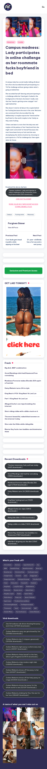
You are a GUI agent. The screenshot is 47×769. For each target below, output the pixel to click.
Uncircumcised (26, 608)
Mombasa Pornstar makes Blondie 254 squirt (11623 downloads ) (22, 484)
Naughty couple (9, 593)
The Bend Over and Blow (21, 601)
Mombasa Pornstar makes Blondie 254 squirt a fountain (23, 382)
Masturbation (30, 586)
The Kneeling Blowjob (10, 604)
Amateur (10, 42)
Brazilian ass (8, 572)
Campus (9, 214)
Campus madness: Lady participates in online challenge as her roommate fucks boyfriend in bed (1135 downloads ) (23, 192)
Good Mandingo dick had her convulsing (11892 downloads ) (23, 475)
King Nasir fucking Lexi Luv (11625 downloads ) (20, 501)
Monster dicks (18, 590)
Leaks (20, 42)
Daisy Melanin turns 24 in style (17, 388)
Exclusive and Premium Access (23, 270)
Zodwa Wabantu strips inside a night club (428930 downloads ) (21, 663)
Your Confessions (21, 612)
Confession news (33, 572)
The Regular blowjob (27, 604)
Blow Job (38, 568)
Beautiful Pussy (14, 568)
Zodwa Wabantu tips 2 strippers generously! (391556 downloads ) (22, 640)
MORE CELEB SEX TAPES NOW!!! (20, 204)
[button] (13, 227)
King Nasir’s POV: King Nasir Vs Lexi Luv (20, 393)
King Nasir (7, 586)
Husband (33, 583)
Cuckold (18, 576)
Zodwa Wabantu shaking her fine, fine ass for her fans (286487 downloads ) (23, 694)
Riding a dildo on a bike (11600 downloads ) (23, 525)
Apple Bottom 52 (29, 565)
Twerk (16, 608)
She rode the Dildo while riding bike (19, 424)
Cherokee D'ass (19, 572)
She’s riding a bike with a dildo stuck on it (21, 411)
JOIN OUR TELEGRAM (23, 199)
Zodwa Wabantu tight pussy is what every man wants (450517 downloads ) (23, 648)
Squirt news (7, 601)
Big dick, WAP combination (15, 368)
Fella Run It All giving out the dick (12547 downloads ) (22, 542)
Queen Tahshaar (30, 597)
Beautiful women (28, 568)
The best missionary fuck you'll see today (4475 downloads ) (23, 466)
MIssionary (30, 214)
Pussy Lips (18, 597)
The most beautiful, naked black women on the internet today (22, 418)
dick (25, 576)
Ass (38, 565)
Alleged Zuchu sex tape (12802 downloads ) (19, 510)
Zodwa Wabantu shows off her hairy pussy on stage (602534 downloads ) (23, 679)
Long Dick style (18, 586)
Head (5, 583)
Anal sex (17, 565)
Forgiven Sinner (16, 223)
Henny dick (14, 583)
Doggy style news (9, 579)
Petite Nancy (8, 597)
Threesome (7, 608)
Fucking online (19, 214)
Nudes (19, 593)
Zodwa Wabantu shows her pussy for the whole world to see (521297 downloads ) (21, 686)
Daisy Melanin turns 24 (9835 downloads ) (23, 492)
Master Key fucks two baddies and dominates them (23, 430)
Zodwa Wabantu (34, 612)
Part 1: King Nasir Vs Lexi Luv (16, 399)
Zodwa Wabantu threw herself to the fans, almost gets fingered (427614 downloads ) (22, 655)
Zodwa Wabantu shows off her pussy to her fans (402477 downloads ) (22, 671)
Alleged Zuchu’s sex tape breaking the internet (20, 405)
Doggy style (33, 576)
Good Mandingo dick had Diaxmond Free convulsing (21, 374)
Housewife (24, 583)
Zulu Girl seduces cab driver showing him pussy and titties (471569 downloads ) (23, 625)
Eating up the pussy (23, 579)
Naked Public (30, 590)
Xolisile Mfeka (8, 612)
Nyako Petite (28, 593)
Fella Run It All (37, 579)
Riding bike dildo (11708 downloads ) (21, 518)
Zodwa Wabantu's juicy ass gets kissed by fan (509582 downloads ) (23, 632)
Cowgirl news (8, 576)
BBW (5, 568)
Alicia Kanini (7, 565)
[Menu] (43, 6)
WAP (35, 608)
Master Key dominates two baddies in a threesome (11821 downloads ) (22, 534)
